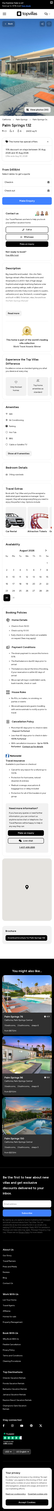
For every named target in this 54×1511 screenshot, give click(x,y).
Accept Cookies (27, 1502)
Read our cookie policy (16, 1494)
